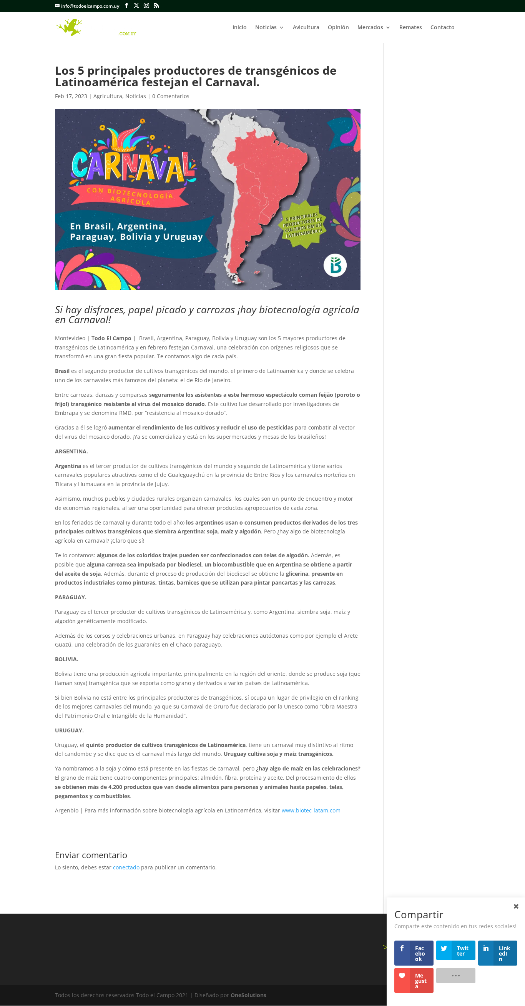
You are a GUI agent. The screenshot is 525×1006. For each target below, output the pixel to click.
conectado (126, 867)
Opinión (338, 28)
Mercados (370, 28)
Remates (410, 28)
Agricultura (107, 96)
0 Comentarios (170, 96)
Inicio (240, 28)
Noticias (266, 28)
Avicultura (306, 28)
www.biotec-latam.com (311, 810)
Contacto (442, 28)
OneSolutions (248, 995)
